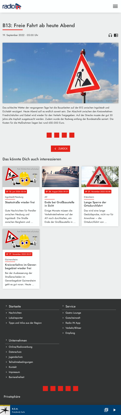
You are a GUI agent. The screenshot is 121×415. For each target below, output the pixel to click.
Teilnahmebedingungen (21, 362)
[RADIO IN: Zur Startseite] (57, 6)
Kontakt (13, 367)
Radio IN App (73, 323)
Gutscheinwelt (73, 318)
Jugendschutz (16, 357)
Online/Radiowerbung (20, 347)
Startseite (15, 306)
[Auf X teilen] (56, 135)
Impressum (14, 372)
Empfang (70, 333)
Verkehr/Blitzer (73, 328)
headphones (110, 35)
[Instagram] (60, 388)
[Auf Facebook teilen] (49, 135)
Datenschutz (15, 352)
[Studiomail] (45, 388)
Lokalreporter (16, 318)
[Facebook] (52, 388)
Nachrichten (15, 313)
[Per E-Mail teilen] (71, 135)
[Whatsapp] (68, 388)
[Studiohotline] (75, 388)
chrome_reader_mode (116, 35)
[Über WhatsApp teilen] (64, 135)
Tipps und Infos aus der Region (25, 323)
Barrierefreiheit (16, 377)
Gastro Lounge (73, 313)
